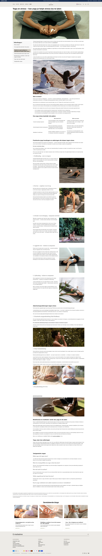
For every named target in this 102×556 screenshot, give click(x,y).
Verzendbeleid (43, 553)
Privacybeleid (30, 553)
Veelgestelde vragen (18, 61)
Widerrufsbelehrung (41, 544)
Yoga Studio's (40, 542)
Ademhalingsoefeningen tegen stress (21, 53)
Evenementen (66, 543)
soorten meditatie (56, 436)
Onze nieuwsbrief (67, 542)
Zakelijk (39, 541)
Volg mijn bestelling (16, 543)
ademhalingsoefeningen (37, 396)
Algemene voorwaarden (36, 553)
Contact (14, 542)
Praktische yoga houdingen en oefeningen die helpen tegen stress (21, 51)
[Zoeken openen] (83, 4)
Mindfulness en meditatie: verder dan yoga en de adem (21, 56)
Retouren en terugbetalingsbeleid (18, 546)
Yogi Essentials (17, 553)
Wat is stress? (17, 44)
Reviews (14, 547)
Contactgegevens (48, 553)
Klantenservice (95, 0)
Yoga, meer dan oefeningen (19, 59)
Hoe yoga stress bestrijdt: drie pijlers (21, 47)
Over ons (65, 541)
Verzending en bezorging (17, 544)
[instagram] (1, 0)
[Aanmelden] (88, 534)
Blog (88, 0)
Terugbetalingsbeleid (24, 553)
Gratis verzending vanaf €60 (51, 0)
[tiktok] (4, 0)
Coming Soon (66, 544)
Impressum (40, 546)
